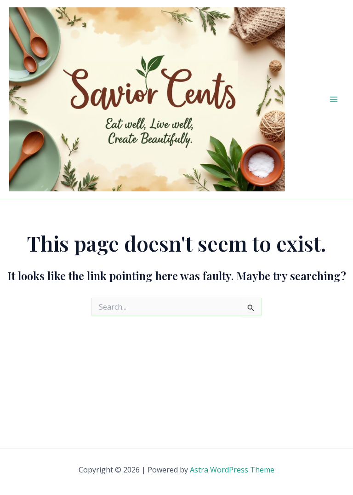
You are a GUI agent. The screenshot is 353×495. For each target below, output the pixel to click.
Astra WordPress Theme (232, 470)
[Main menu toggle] (334, 99)
